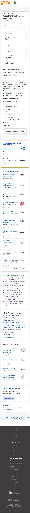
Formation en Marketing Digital (12, 283)
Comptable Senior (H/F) (9, 251)
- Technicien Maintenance (8, 320)
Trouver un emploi (15, 461)
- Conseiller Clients (7, 336)
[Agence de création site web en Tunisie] (14, 505)
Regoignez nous (9, 398)
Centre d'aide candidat (15, 469)
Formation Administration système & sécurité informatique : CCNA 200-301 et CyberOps (14, 303)
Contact (15, 432)
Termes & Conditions (15, 438)
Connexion (15, 453)
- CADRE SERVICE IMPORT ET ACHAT (11, 319)
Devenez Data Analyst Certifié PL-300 (14, 290)
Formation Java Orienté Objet (12, 289)
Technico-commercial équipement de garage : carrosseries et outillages (10, 149)
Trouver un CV (15, 448)
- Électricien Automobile (8, 337)
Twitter (16, 479)
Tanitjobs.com (19, 510)
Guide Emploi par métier (15, 463)
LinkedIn (16, 485)
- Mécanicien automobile (8, 332)
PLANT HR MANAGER (9, 211)
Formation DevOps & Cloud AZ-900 (13, 292)
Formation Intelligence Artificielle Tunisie (15, 281)
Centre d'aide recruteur (15, 451)
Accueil (15, 429)
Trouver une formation (15, 466)
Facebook (15, 476)
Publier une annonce (15, 445)
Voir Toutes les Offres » (20, 269)
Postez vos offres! (8, 409)
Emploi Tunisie (4, 417)
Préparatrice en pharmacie (10, 202)
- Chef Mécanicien (7, 334)
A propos (15, 435)
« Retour (26, 9)
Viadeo (16, 482)
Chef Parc (6, 158)
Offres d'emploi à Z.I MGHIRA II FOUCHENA (19, 417)
